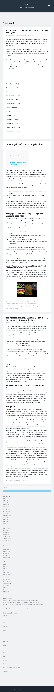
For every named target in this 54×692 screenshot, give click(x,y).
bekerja (21, 301)
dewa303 (5, 660)
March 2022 (6, 591)
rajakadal (5, 637)
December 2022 (6, 578)
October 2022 (6, 581)
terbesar (7, 308)
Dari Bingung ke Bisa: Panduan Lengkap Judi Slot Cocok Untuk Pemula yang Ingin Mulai (23, 604)
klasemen (17, 135)
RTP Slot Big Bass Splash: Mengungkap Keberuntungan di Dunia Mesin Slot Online (22, 602)
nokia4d (28, 305)
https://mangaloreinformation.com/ (11, 667)
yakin (19, 308)
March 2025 (6, 527)
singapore (31, 306)
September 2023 (7, 561)
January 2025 (6, 530)
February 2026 (6, 506)
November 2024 (6, 534)
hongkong (13, 303)
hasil (13, 135)
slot (4, 649)
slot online (5, 641)
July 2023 (5, 564)
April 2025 (5, 525)
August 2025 (6, 517)
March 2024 (6, 549)
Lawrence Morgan (22, 35)
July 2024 (5, 542)
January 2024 (6, 553)
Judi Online (32, 35)
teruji (11, 308)
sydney (34, 306)
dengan (35, 301)
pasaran (35, 305)
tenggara (23, 135)
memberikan (23, 305)
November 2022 (6, 579)
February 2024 (6, 551)
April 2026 (5, 502)
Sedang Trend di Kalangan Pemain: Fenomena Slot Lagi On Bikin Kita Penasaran (21, 600)
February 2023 (6, 574)
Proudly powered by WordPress (19, 689)
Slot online (5, 675)
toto (4, 622)
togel (13, 308)
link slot (5, 645)
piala (20, 135)
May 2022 (5, 587)
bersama (25, 301)
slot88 (4, 652)
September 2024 (7, 538)
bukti (28, 301)
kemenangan (29, 303)
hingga (9, 303)
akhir (8, 135)
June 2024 (5, 544)
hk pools (5, 619)
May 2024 (5, 545)
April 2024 (5, 547)
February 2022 (6, 593)
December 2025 (6, 509)
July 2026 (5, 498)
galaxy (9, 480)
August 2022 (6, 585)
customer (32, 301)
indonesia (18, 303)
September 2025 (7, 515)
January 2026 (6, 508)
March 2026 (6, 504)
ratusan (17, 306)
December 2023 (6, 555)
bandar (11, 301)
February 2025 (6, 528)
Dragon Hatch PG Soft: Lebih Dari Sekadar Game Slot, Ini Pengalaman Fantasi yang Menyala (23, 606)
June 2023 (5, 566)
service (27, 306)
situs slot (5, 634)
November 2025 (6, 511)
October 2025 (6, 513)
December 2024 (6, 532)
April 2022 (5, 589)
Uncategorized (34, 146)
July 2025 (5, 519)
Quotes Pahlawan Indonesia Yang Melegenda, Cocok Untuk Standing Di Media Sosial (18, 162)
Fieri (27, 4)
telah (38, 306)
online (31, 305)
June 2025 (5, 521)
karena (25, 303)
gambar (12, 480)
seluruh (23, 306)
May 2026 (5, 500)
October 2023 (6, 559)
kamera (20, 480)
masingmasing (9, 305)
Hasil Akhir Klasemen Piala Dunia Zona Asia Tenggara (27, 31)
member (19, 305)
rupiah (20, 306)
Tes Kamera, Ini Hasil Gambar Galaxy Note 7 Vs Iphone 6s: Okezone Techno (27, 319)
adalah (9, 301)
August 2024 (6, 540)
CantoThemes (39, 689)
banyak (15, 301)
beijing (18, 301)
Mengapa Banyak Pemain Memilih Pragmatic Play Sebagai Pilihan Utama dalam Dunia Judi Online (24, 608)
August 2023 (6, 562)
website (16, 308)
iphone (17, 480)
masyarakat (14, 305)
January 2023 (6, 576)
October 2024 (6, 536)
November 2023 (6, 557)
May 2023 (5, 568)
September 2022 (7, 583)
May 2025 (5, 523)
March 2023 (6, 572)
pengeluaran (12, 306)
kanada (21, 303)
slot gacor (5, 626)
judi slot (5, 663)
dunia (11, 135)
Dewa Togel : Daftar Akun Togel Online (24, 144)
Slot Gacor (32, 322)
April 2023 (5, 570)
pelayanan (8, 306)
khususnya (34, 303)
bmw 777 (5, 615)
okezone (24, 480)
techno (28, 480)
